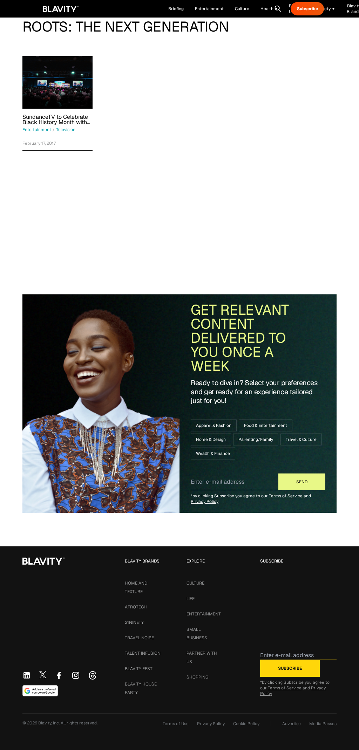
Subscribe (307, 9)
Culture (195, 583)
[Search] (278, 9)
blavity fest (139, 668)
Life (191, 598)
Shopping (197, 677)
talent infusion (143, 653)
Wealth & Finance (213, 453)
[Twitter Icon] (42, 674)
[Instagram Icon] (76, 675)
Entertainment (204, 614)
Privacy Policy (204, 501)
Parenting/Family (255, 439)
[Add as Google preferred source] (40, 690)
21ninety (134, 622)
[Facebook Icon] (59, 675)
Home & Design (211, 439)
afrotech (136, 607)
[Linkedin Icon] (26, 675)
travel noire (139, 638)
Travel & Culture (301, 439)
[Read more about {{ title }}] (57, 82)
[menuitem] (269, 9)
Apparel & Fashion (213, 425)
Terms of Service (286, 496)
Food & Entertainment (265, 425)
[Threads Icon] (92, 675)
